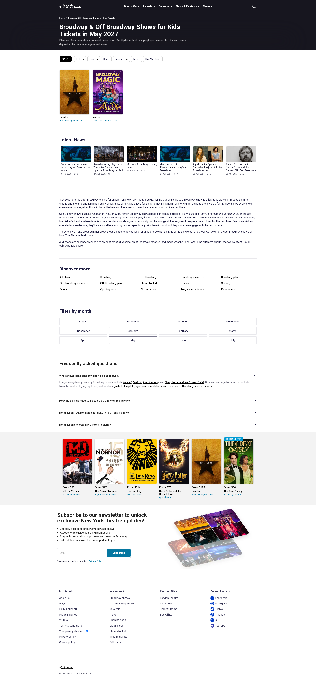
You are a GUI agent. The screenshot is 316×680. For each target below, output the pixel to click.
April (83, 340)
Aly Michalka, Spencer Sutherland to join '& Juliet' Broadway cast (207, 167)
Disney (185, 283)
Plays (113, 614)
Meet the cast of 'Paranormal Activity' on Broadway (173, 167)
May (133, 340)
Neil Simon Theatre (71, 494)
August (83, 321)
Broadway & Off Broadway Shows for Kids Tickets (91, 18)
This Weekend (152, 59)
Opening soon (108, 289)
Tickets (147, 6)
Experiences (228, 289)
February (183, 331)
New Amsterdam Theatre (105, 120)
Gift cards (115, 642)
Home (62, 18)
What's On (130, 6)
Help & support (68, 609)
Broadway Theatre (232, 494)
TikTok (219, 609)
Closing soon (148, 289)
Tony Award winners (192, 289)
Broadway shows (120, 598)
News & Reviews (186, 6)
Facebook (221, 598)
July (232, 340)
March (232, 331)
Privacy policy (67, 636)
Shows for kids (149, 283)
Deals (106, 59)
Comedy (226, 283)
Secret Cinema (168, 609)
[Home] (70, 6)
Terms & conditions (70, 625)
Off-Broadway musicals (74, 283)
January (133, 331)
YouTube (220, 625)
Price (92, 59)
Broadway (106, 277)
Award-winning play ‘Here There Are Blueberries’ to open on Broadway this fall (108, 167)
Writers (63, 620)
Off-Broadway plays (112, 283)
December (83, 331)
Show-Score (167, 603)
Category (120, 59)
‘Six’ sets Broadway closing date (142, 166)
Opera (63, 289)
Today (136, 59)
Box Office (166, 614)
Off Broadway (149, 277)
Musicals (115, 609)
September (133, 321)
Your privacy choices (71, 631)
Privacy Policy (95, 561)
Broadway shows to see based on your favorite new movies (75, 167)
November (232, 321)
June (183, 340)
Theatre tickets (118, 636)
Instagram (221, 603)
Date (78, 59)
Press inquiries (68, 614)
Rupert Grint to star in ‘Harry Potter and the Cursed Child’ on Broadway (241, 167)
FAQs (62, 603)
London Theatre (169, 598)
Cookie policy (67, 642)
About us (64, 598)
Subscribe (118, 552)
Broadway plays (230, 277)
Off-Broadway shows (122, 603)
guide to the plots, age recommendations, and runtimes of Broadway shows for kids (163, 386)
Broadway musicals (192, 277)
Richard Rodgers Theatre (71, 120)
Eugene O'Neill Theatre (105, 494)
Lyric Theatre (165, 497)
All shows (65, 277)
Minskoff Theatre (135, 494)
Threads (220, 614)
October (183, 321)
